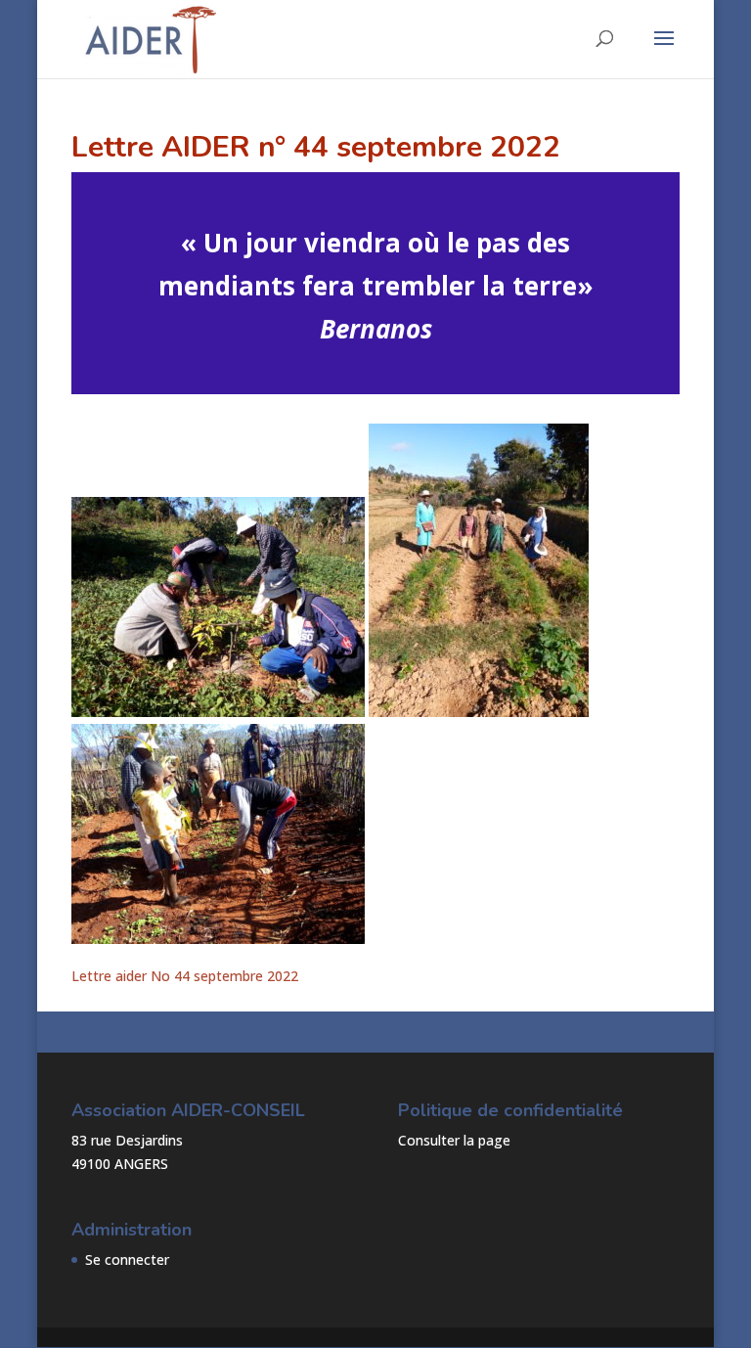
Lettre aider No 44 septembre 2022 (184, 975)
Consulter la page (454, 1140)
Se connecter (127, 1259)
